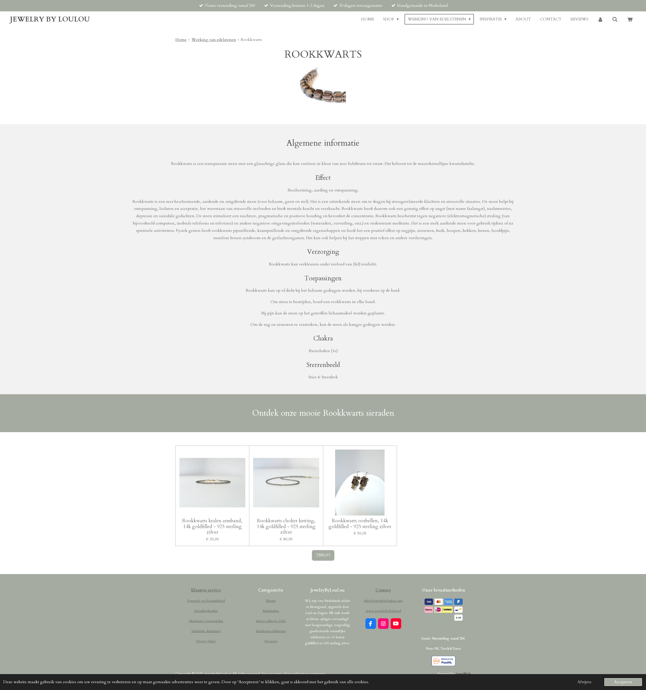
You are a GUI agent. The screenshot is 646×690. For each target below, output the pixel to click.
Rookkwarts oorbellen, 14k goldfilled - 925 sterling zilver (360, 523)
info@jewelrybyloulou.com (383, 601)
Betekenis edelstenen (271, 631)
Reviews (270, 641)
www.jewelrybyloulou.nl (383, 611)
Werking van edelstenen (214, 39)
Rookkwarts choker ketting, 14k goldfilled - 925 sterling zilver (286, 526)
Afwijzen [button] (584, 682)
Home (181, 39)
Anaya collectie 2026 (271, 621)
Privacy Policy (206, 641)
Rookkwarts (251, 39)
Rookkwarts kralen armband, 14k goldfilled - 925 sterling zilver (212, 526)
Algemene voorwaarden (206, 621)
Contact (383, 590)
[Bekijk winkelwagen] (630, 19)
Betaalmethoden (206, 611)
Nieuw (271, 601)
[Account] (600, 19)
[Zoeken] (615, 19)
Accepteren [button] (623, 682)
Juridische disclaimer (206, 631)
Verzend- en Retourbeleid (206, 601)
